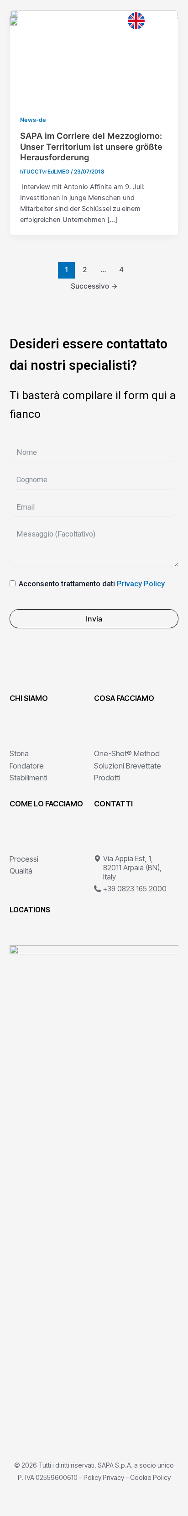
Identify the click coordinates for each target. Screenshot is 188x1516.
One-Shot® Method (127, 753)
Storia (19, 753)
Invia (94, 618)
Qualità (21, 870)
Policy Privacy (104, 1477)
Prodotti (107, 777)
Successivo (94, 286)
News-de (33, 119)
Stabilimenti (28, 777)
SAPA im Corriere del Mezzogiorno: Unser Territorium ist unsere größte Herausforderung (91, 146)
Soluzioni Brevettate (127, 765)
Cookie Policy (150, 1477)
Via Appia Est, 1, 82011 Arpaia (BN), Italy (132, 868)
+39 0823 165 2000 (135, 888)
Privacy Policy (141, 583)
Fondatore (27, 765)
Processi (24, 858)
